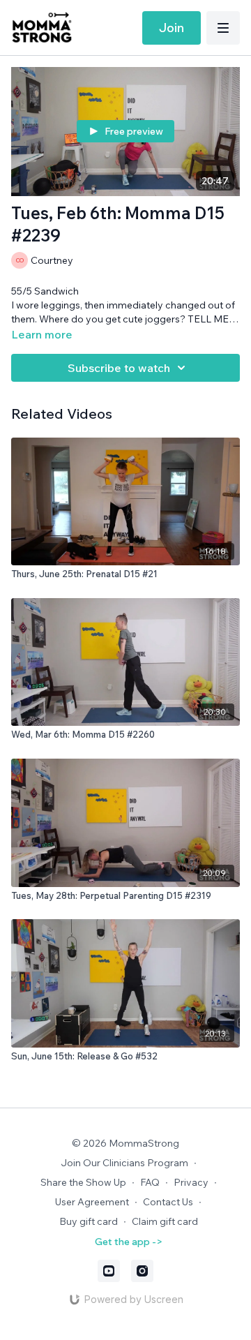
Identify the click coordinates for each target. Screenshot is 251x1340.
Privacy (191, 1182)
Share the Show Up (83, 1182)
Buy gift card (88, 1221)
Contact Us (168, 1202)
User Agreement (92, 1202)
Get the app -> (128, 1241)
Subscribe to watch (119, 368)
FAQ (150, 1182)
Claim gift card (165, 1221)
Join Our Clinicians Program (124, 1162)
